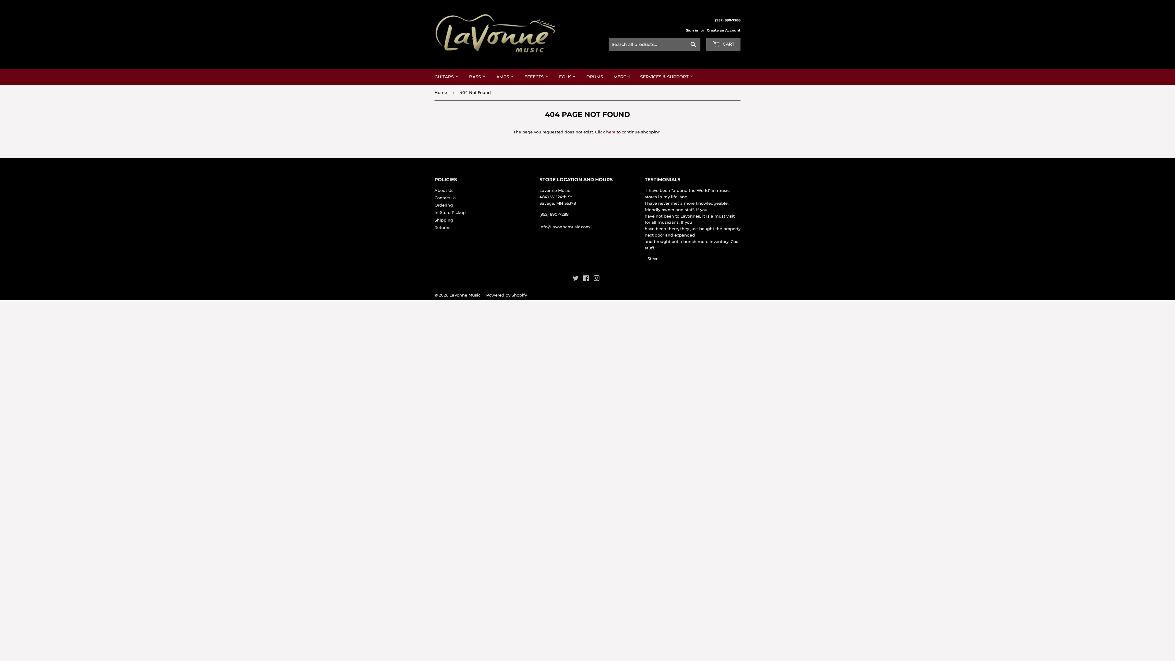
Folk (565, 77)
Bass (475, 77)
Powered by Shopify (506, 295)
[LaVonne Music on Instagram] (597, 279)
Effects (534, 77)
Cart (728, 44)
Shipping (444, 220)
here (610, 131)
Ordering (444, 205)
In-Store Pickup (450, 212)
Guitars (445, 77)
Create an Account (723, 30)
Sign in (692, 30)
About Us (444, 190)
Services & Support (665, 77)
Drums (594, 77)
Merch (622, 77)
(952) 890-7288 (554, 214)
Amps (503, 77)
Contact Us (446, 197)
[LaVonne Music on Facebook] (586, 279)
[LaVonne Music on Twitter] (576, 279)
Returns (442, 227)
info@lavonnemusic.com (564, 226)
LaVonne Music (464, 295)
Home (441, 92)
